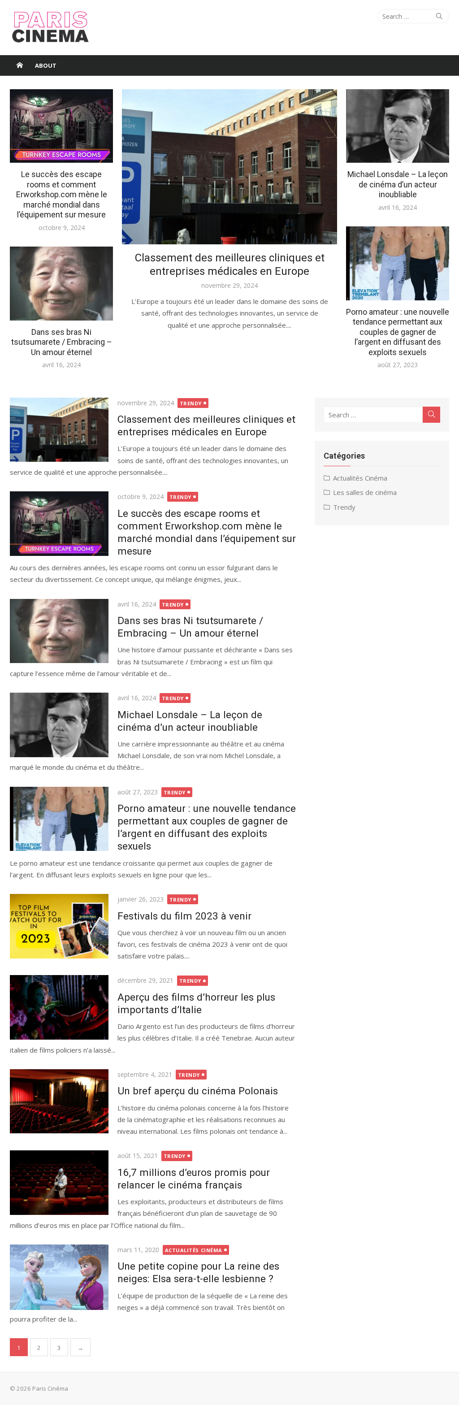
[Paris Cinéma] (20, 65)
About (45, 65)
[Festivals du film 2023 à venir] (59, 926)
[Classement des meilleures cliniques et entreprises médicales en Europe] (59, 430)
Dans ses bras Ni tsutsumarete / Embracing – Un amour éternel (61, 342)
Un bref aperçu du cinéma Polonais (197, 1091)
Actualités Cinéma (193, 1250)
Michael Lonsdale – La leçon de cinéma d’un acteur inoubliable (397, 184)
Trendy (191, 403)
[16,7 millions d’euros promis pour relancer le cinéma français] (59, 1182)
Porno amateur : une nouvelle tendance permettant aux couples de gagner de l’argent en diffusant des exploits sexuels (397, 332)
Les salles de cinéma (365, 492)
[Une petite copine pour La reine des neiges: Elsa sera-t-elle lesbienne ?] (59, 1277)
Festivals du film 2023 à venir (184, 916)
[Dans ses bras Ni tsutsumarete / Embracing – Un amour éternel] (59, 631)
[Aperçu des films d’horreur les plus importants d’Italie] (59, 1007)
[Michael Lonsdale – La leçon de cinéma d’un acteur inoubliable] (59, 725)
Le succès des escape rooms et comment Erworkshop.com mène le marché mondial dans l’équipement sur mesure (61, 194)
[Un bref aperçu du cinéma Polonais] (59, 1101)
